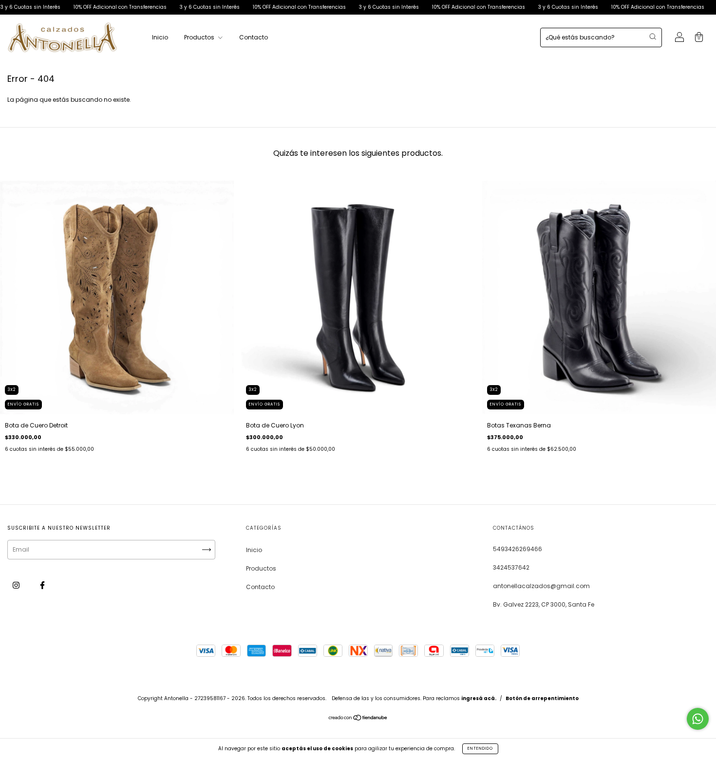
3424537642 (511, 567)
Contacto (253, 37)
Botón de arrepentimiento (542, 698)
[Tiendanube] (358, 719)
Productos (200, 37)
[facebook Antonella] (42, 585)
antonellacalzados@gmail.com (541, 586)
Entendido (480, 748)
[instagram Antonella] (16, 585)
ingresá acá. (478, 698)
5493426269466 (517, 549)
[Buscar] (652, 36)
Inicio (160, 37)
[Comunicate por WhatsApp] (698, 719)
